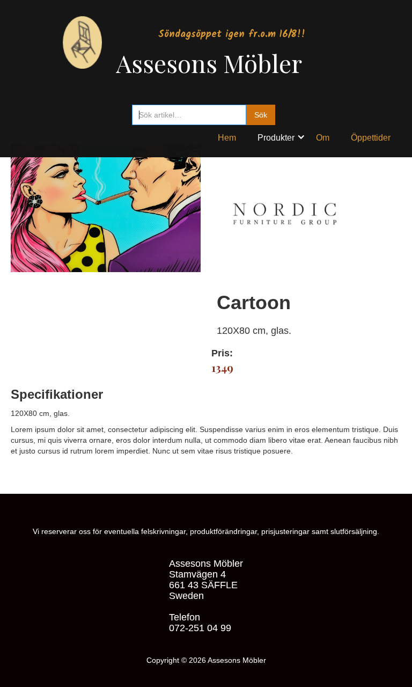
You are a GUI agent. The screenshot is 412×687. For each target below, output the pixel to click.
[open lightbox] (106, 236)
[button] (281, 135)
